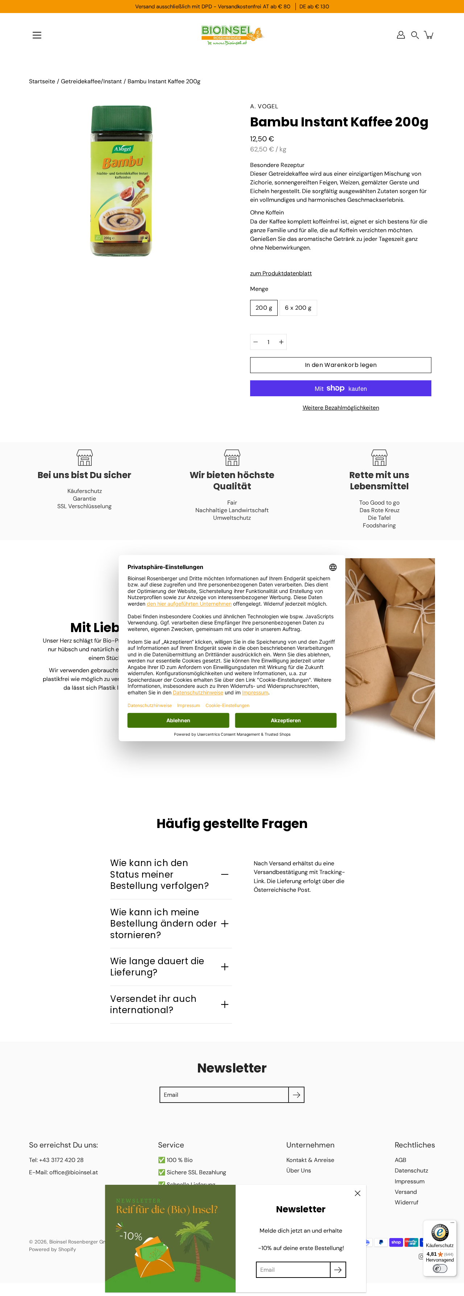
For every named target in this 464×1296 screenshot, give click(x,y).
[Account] (401, 35)
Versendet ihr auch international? (153, 1004)
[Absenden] (338, 1270)
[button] (415, 35)
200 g (264, 308)
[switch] (440, 1268)
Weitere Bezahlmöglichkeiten (341, 407)
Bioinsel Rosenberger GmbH (81, 1241)
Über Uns (298, 1170)
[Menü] (37, 35)
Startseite (42, 81)
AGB (400, 1160)
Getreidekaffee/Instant (91, 81)
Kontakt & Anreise (310, 1160)
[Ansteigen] (281, 342)
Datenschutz (411, 1170)
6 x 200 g (298, 308)
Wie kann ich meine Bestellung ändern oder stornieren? (163, 923)
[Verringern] (255, 342)
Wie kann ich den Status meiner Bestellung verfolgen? (159, 874)
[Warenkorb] (429, 35)
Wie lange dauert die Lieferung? (157, 966)
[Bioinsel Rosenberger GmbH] (232, 35)
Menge (259, 289)
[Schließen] (357, 1193)
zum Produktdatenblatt (281, 273)
